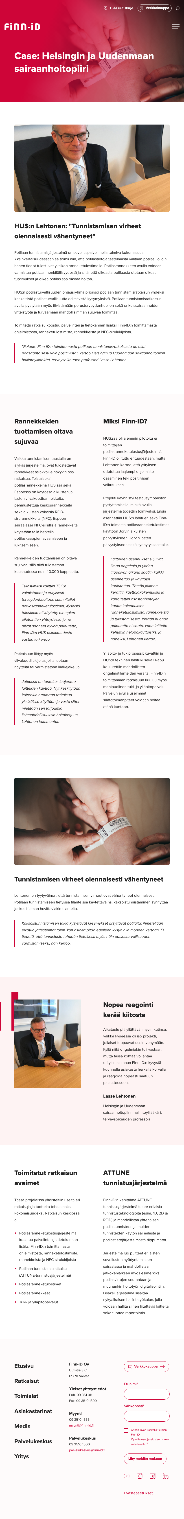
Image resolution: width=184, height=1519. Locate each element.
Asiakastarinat (33, 1411)
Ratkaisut (26, 1381)
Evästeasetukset (138, 1493)
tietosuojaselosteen (149, 1439)
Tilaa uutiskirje (121, 8)
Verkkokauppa (157, 8)
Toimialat (26, 1396)
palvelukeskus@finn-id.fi (87, 1450)
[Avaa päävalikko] (176, 26)
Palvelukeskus (33, 1441)
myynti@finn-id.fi (81, 1425)
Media (22, 1426)
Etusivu (24, 1366)
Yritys (21, 1456)
